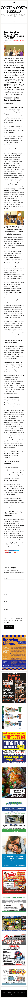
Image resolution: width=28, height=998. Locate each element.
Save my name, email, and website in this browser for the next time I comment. (13, 620)
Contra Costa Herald (14, 9)
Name (6, 594)
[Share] (10, 552)
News (14, 558)
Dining (11, 558)
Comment (7, 578)
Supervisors (19, 558)
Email (5, 601)
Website (6, 609)
